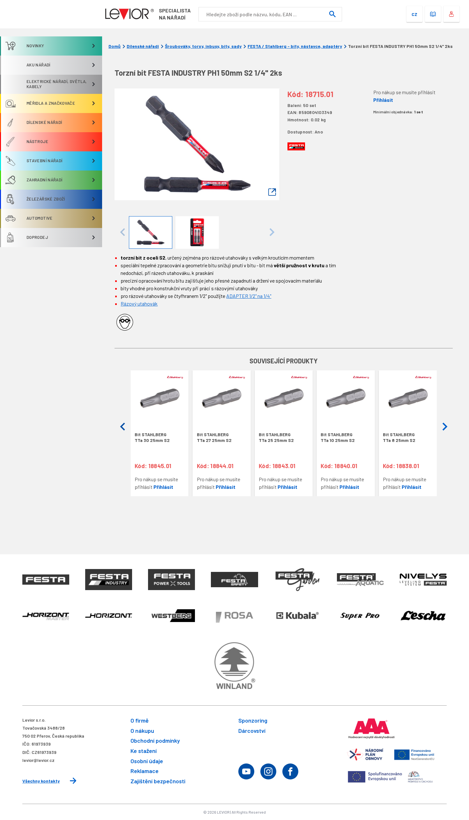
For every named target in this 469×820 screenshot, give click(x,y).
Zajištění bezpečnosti (157, 781)
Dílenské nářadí (143, 46)
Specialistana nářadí (175, 13)
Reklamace (144, 770)
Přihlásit (383, 100)
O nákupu (142, 730)
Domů (114, 46)
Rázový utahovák (139, 303)
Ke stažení (143, 750)
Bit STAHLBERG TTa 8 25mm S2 (399, 437)
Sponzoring (252, 720)
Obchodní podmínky (155, 740)
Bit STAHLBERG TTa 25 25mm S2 (276, 437)
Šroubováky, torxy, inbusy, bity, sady (203, 46)
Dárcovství (251, 730)
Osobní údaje (146, 760)
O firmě (139, 720)
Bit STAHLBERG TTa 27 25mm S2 (214, 437)
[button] (122, 427)
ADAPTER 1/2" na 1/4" (248, 296)
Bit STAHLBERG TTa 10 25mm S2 (338, 437)
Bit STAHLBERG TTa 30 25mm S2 (152, 437)
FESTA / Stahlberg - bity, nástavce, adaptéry (295, 46)
